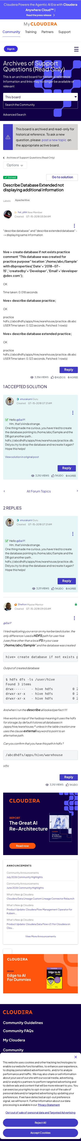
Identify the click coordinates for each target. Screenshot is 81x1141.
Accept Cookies (40, 1132)
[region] (40, 1096)
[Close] (75, 1057)
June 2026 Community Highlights (25, 887)
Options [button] (13, 165)
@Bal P (20, 419)
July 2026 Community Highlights (25, 877)
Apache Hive (22, 200)
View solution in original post (22, 456)
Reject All (40, 1122)
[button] (74, 224)
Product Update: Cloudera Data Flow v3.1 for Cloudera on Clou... (38, 926)
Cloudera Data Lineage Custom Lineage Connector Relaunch (40, 898)
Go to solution (62, 177)
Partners (47, 32)
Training (31, 32)
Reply (68, 369)
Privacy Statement (49, 1104)
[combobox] (40, 105)
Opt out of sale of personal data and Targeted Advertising (40, 1112)
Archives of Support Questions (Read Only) (31, 157)
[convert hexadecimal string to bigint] (77, 490)
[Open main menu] (76, 49)
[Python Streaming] (4, 491)
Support (64, 32)
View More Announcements (40, 936)
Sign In (11, 48)
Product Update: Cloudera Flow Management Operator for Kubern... (39, 911)
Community (11, 32)
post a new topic (54, 140)
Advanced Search (14, 114)
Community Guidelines (23, 1022)
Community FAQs (18, 1030)
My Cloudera (14, 1040)
